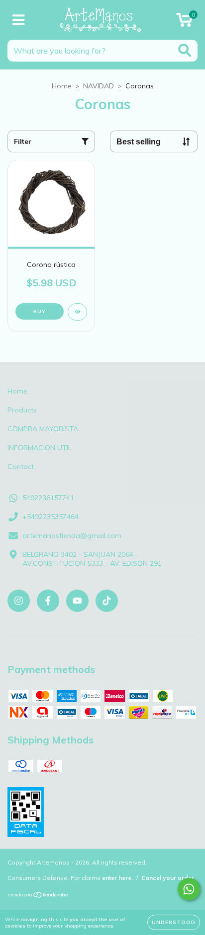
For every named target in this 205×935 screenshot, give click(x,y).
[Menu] (18, 20)
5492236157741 (48, 497)
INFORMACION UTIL (39, 447)
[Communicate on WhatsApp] (189, 889)
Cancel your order (167, 877)
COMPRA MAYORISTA (42, 428)
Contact (20, 466)
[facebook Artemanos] (48, 601)
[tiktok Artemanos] (107, 601)
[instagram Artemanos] (18, 601)
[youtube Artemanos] (77, 601)
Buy (39, 311)
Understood (174, 922)
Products (22, 409)
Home (62, 85)
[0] (184, 22)
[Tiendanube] (38, 896)
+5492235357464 (50, 516)
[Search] (185, 50)
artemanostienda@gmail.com (71, 535)
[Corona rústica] (77, 312)
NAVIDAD (98, 85)
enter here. (117, 877)
